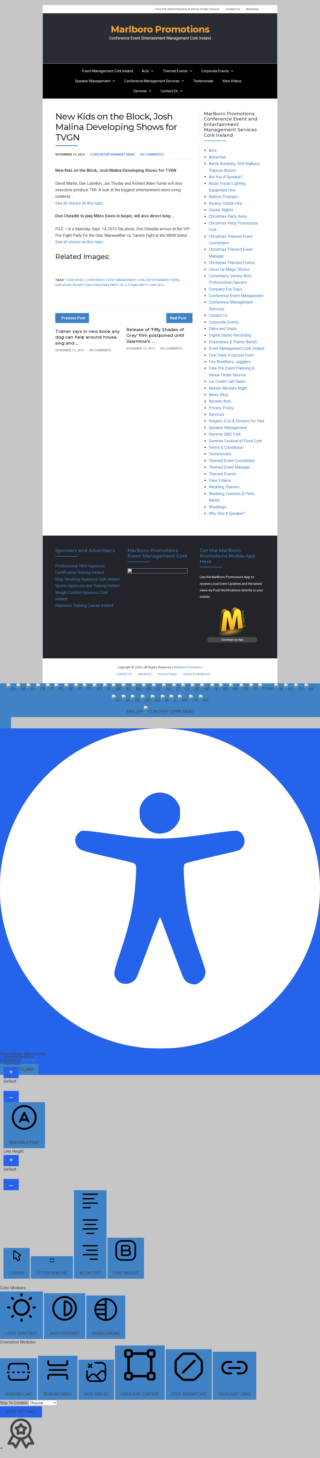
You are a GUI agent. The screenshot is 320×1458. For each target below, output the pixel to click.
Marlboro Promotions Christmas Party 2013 (90, 285)
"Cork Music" (75, 280)
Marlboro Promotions (160, 29)
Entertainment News (162, 280)
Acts (145, 71)
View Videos (232, 81)
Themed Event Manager (229, 467)
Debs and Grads (223, 328)
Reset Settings (21, 1411)
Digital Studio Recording (230, 335)
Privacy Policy (221, 408)
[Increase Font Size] (11, 1072)
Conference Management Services (152, 81)
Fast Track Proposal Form (231, 355)
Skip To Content (14, 1402)
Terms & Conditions (226, 447)
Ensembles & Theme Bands (233, 342)
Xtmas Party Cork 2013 (146, 285)
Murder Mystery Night (228, 388)
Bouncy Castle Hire (225, 203)
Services (140, 91)
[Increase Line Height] (11, 1160)
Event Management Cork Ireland (107, 71)
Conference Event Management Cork (115, 280)
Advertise (252, 9)
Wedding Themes (224, 487)
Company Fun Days (225, 289)
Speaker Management (92, 81)
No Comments (152, 154)
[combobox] (160, 700)
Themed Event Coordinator (232, 460)
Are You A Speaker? (226, 177)
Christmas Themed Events (232, 262)
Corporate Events (215, 71)
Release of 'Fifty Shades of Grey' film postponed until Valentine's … (155, 335)
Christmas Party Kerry (228, 216)
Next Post (178, 318)
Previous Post (73, 318)
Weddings (217, 507)
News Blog (218, 394)
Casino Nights (221, 210)
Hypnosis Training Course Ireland (84, 605)
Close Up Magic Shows (229, 269)
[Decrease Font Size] (11, 1096)
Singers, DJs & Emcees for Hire (236, 421)
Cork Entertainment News (112, 154)
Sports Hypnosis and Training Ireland (87, 585)
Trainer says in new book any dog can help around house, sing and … (87, 337)
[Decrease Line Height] (11, 1184)
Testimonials (203, 81)
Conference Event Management (236, 295)
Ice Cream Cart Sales (227, 381)
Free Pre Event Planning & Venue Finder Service (187, 9)
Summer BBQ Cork (225, 434)
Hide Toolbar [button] (19, 1069)
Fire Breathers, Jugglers (230, 361)
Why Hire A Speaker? (227, 513)
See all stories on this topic (79, 203)
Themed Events (175, 71)
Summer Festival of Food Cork (235, 441)
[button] (5, 722)
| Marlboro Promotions (186, 667)
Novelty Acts (220, 401)
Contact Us (233, 9)
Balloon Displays (223, 196)
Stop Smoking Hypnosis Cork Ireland (87, 579)
